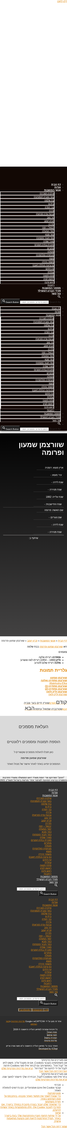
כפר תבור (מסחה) (45, 237)
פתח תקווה (48, 275)
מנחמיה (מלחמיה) (45, 255)
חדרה (51, 224)
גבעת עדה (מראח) (45, 214)
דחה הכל (54, 1071)
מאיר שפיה (48, 241)
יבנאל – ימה (48, 227)
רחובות (51, 285)
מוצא (51, 258)
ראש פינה (49, 282)
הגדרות (63, 1071)
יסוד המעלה (48, 231)
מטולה (51, 251)
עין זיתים (50, 268)
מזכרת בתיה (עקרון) (44, 244)
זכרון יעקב (49, 220)
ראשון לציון (48, 278)
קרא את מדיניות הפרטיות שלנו (17, 1068)
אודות (57, 187)
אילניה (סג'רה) (47, 193)
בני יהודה (49, 207)
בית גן (51, 203)
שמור (64, 1126)
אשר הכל (44, 1071)
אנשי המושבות (52, 190)
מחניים (50, 248)
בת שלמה (49, 200)
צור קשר (56, 293)
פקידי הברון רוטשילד (49, 290)
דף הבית (56, 184)
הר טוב (50, 217)
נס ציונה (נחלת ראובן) (43, 265)
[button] (59, 297)
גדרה (51, 210)
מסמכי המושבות (51, 288)
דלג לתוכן (62, 1)
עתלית (51, 272)
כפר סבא (49, 234)
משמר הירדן (48, 261)
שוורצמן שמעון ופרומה (51, 646)
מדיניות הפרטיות (18, 1021)
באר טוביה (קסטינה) (44, 196)
